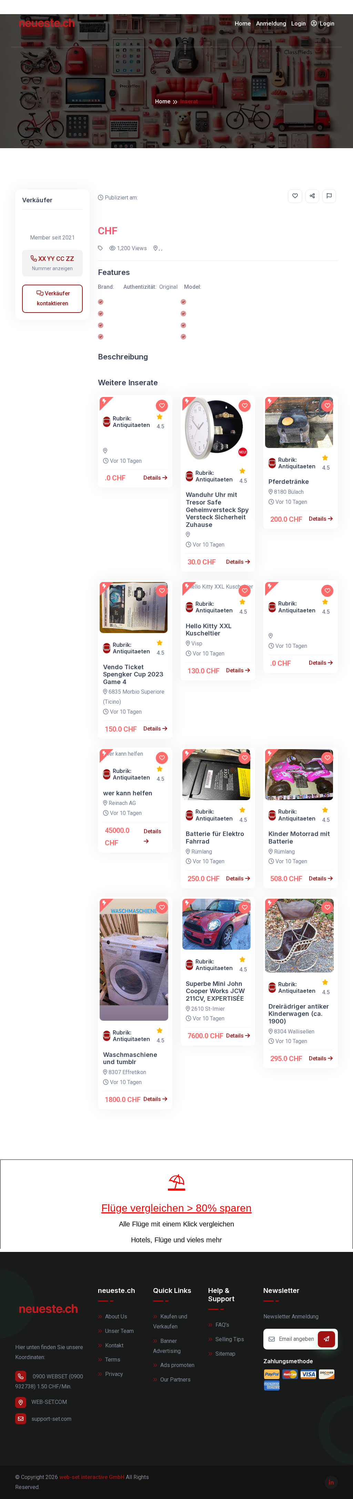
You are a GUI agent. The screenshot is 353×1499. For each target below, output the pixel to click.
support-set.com (51, 1419)
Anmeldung (271, 23)
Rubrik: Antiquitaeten (131, 421)
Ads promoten (176, 1365)
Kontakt (113, 1345)
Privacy (113, 1374)
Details (152, 478)
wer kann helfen (127, 793)
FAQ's (221, 1325)
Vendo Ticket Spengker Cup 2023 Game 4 (133, 674)
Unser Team (119, 1331)
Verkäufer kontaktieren (53, 298)
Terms (112, 1359)
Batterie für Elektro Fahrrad (215, 837)
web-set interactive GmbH (91, 1477)
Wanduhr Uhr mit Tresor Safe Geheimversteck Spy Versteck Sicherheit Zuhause (217, 509)
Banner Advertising (167, 1346)
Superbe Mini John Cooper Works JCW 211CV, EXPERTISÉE (215, 991)
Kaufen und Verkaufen (170, 1321)
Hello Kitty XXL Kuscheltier (209, 629)
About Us (115, 1316)
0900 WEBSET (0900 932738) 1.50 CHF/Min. (49, 1381)
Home (243, 23)
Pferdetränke (289, 481)
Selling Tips (229, 1339)
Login (298, 23)
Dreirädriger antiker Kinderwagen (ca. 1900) (299, 1014)
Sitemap (224, 1353)
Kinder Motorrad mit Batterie (299, 837)
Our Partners (175, 1379)
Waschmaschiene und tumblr (130, 1058)
